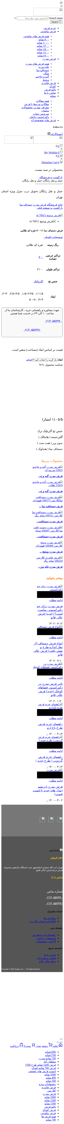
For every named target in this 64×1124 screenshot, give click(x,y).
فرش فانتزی (48, 83)
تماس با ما (50, 92)
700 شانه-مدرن (47, 1058)
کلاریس (51, 1090)
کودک (52, 86)
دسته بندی (41, 1046)
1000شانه (50, 1051)
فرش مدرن (49, 58)
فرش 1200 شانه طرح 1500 (40, 1064)
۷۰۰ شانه (43, 39)
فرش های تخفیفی (43, 120)
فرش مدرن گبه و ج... (50, 476)
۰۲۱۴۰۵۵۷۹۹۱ (32, 329)
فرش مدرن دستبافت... (50, 521)
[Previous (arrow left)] (61, 1042)
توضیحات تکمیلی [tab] (53, 237)
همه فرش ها (48, 1116)
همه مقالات (42, 100)
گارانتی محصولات (46, 941)
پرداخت (14, 1046)
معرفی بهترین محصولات (35, 107)
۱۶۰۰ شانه (43, 52)
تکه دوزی (43, 67)
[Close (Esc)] (61, 1039)
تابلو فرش (50, 89)
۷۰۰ (41, 257)
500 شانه (51, 1081)
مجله (53, 96)
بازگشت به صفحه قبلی (50, 207)
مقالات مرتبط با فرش (36, 104)
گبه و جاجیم (42, 76)
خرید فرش (50, 28)
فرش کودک (49, 1110)
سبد (27, 1046)
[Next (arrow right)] (57, 1042)
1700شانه (50, 1055)
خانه (60, 204)
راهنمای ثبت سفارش (44, 935)
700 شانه (51, 1119)
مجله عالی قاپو (47, 961)
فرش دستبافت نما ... (51, 506)
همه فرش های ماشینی (36, 36)
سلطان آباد (50, 1061)
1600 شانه (50, 1074)
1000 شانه (50, 1097)
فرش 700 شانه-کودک (44, 1068)
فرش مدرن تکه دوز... (50, 566)
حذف (29, 359)
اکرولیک (38, 281)
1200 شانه (50, 1100)
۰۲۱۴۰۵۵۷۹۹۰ (53, 321)
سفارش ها (50, 918)
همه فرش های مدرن (37, 63)
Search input (56, 18)
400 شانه (51, 1077)
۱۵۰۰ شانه (43, 49)
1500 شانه (50, 1103)
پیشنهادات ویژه (47, 1084)
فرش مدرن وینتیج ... (51, 551)
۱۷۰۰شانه (43, 55)
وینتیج (46, 79)
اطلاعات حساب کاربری (42, 921)
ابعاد (60, 359)
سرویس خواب (41, 113)
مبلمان (45, 110)
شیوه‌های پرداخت (46, 938)
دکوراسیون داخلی (39, 117)
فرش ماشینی (48, 31)
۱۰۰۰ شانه (43, 42)
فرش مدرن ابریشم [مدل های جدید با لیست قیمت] (48, 790)
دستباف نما (42, 70)
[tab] (32, 237)
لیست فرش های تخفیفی (42, 1071)
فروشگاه (52, 204)
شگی (46, 73)
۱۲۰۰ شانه (43, 45)
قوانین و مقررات (46, 958)
